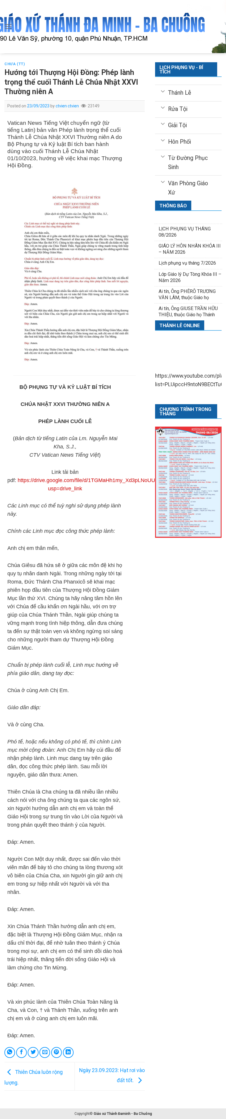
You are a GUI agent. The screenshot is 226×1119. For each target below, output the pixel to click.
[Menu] (8, 26)
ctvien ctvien (67, 106)
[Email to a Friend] (44, 1052)
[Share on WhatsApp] (9, 1052)
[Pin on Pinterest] (56, 1052)
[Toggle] (163, 91)
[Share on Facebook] (21, 1052)
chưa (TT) (14, 64)
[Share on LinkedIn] (68, 1052)
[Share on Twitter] (33, 1052)
